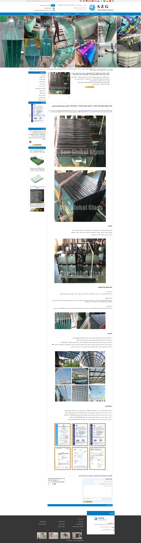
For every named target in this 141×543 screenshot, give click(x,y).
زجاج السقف (91, 475)
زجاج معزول (85, 110)
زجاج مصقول (42, 90)
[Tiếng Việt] (92, 0)
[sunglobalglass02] (49, 484)
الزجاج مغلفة (42, 77)
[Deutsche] (87, 0)
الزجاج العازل (104, 475)
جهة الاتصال (41, 14)
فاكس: (112, 527)
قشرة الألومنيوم (41, 97)
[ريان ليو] (30, 142)
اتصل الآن (37, 145)
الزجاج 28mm (97, 475)
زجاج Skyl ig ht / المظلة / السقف (89, 68)
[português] (110, 0)
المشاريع (86, 14)
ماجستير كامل (69, 540)
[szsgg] (55, 484)
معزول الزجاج (42, 79)
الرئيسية (112, 14)
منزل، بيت (110, 68)
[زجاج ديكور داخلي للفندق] (70, 42)
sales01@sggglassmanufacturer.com (43, 10)
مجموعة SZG (67, 14)
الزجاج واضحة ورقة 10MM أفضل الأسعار (37, 177)
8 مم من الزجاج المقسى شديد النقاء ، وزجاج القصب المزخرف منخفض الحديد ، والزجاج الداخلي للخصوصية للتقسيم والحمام (37, 195)
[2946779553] (51, 484)
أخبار (49, 14)
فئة (106, 68)
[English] (81, 0)
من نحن (95, 14)
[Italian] (95, 0)
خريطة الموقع (81, 540)
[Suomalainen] (113, 0)
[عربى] (104, 0)
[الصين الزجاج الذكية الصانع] (42, 538)
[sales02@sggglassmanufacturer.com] (53, 484)
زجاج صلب (43, 74)
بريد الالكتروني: (110, 523)
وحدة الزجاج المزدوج (83, 475)
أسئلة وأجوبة (30, 14)
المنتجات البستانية (41, 99)
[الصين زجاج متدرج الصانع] (53, 538)
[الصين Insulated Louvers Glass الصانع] (77, 538)
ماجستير (75, 540)
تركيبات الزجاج (42, 95)
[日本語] (101, 0)
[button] (73, 66)
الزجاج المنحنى (42, 81)
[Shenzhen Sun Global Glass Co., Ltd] (102, 10)
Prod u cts (103, 14)
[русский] (98, 0)
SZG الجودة (77, 14)
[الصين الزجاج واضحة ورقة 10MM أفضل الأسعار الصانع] (37, 175)
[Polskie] (107, 0)
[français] (89, 0)
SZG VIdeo (57, 14)
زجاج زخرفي (42, 83)
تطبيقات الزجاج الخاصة (40, 88)
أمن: (113, 529)
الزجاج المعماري (101, 68)
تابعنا (112, 513)
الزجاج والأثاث (42, 93)
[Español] (84, 0)
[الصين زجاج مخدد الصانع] (65, 538)
